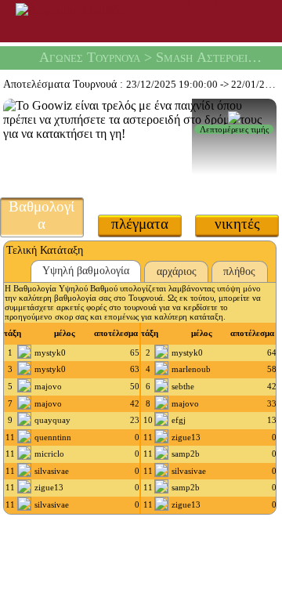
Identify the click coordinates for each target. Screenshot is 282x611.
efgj (179, 420)
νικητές (237, 223)
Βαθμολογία (41, 215)
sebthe (183, 386)
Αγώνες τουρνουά (89, 57)
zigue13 (186, 437)
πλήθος (239, 271)
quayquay (52, 420)
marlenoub (191, 369)
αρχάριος (177, 271)
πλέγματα (139, 223)
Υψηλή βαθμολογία (85, 270)
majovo (48, 386)
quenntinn (52, 437)
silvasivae (51, 470)
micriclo (49, 453)
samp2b (186, 453)
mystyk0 (50, 352)
